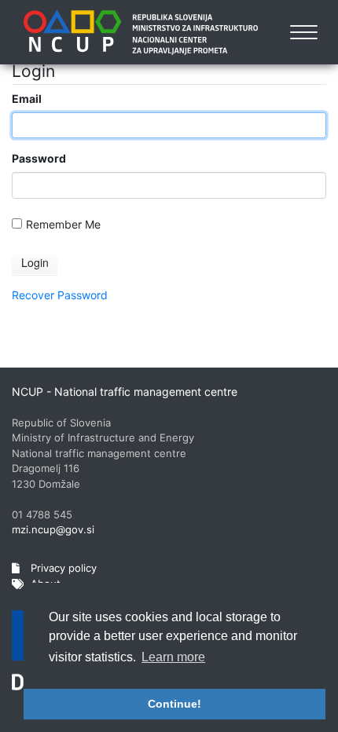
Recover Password (60, 295)
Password (39, 158)
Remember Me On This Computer (63, 224)
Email (27, 98)
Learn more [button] (173, 657)
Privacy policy (62, 568)
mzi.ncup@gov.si (53, 529)
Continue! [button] (174, 703)
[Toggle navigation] (303, 32)
